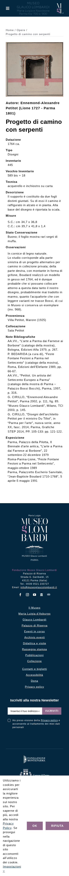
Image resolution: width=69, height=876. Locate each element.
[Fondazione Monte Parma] (34, 756)
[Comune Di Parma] (34, 770)
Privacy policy (49, 720)
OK (34, 825)
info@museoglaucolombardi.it (39, 587)
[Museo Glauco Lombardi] (60, 4)
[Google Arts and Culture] (41, 594)
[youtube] (34, 594)
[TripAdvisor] (48, 594)
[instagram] (27, 594)
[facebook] (20, 594)
